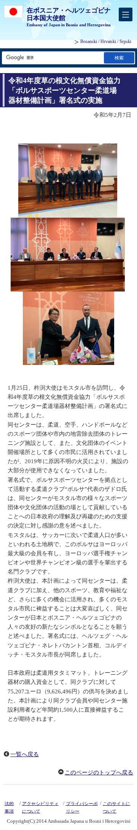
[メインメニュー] (125, 14)
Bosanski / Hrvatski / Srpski (105, 41)
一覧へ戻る (24, 754)
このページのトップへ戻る (99, 772)
